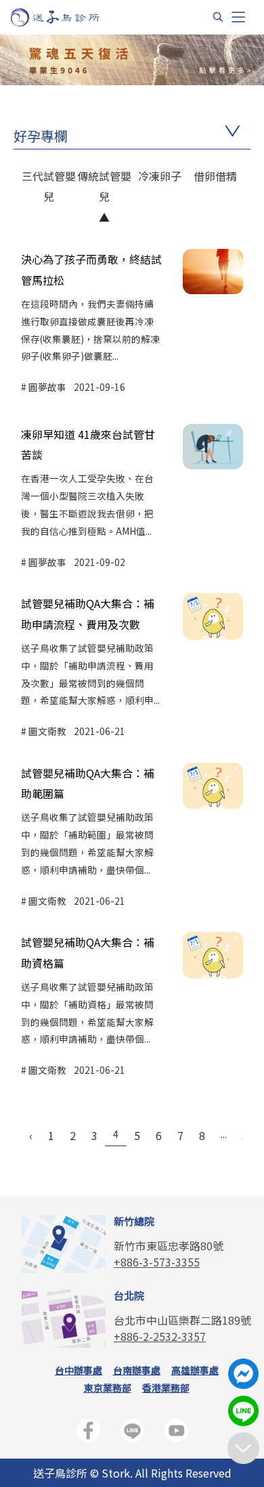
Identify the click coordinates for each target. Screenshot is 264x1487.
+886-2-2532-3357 (160, 1336)
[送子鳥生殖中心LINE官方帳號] (132, 1433)
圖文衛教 (47, 731)
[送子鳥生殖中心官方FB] (88, 1433)
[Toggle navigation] (238, 17)
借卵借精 (215, 176)
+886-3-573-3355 (157, 1262)
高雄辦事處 (195, 1370)
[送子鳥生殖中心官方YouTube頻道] (176, 1433)
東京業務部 (107, 1387)
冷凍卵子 (159, 176)
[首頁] (68, 17)
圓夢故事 (47, 387)
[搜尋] (218, 17)
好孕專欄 (41, 135)
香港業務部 (166, 1387)
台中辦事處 (78, 1370)
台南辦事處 (136, 1370)
